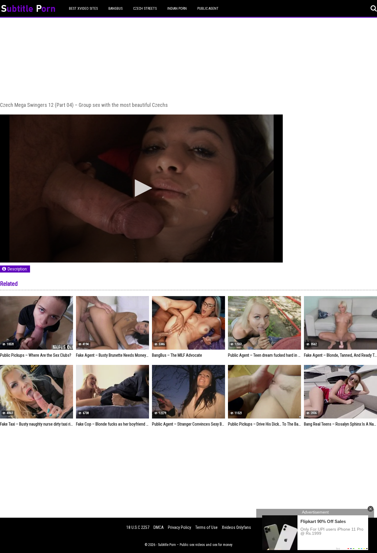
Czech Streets (145, 8)
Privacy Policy (179, 527)
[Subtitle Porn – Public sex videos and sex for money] (28, 9)
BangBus (115, 8)
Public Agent (208, 8)
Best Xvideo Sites (83, 8)
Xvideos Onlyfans (236, 527)
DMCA (158, 527)
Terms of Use (206, 527)
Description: (18, 269)
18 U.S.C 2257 (137, 527)
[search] (374, 8)
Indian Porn (177, 8)
